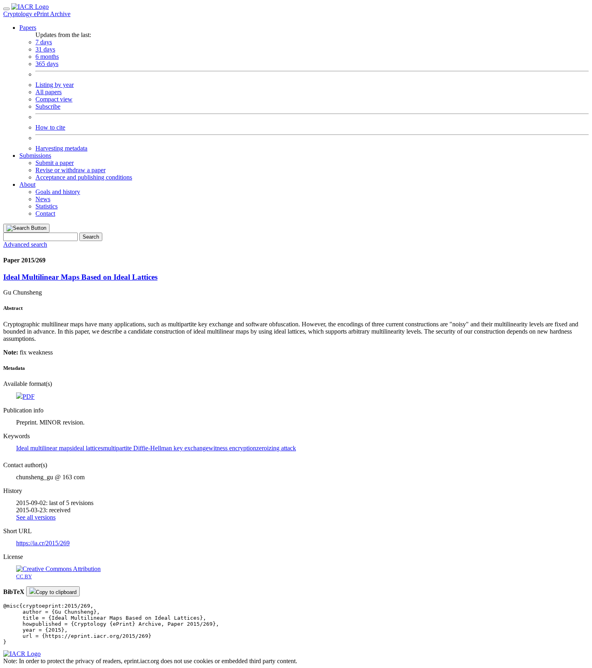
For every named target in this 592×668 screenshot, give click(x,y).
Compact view (53, 99)
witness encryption (232, 448)
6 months (47, 56)
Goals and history (57, 191)
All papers (48, 92)
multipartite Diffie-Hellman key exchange (156, 448)
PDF (29, 396)
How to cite (50, 127)
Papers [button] (27, 27)
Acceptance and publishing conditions (83, 177)
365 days (46, 63)
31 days (45, 49)
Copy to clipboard (56, 592)
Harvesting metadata (61, 148)
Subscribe (47, 106)
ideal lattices (87, 448)
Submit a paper (54, 162)
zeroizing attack (276, 448)
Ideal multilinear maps (44, 448)
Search (91, 237)
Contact (45, 213)
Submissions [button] (35, 155)
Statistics (46, 206)
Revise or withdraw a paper (70, 170)
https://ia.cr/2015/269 (43, 543)
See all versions (36, 517)
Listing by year (54, 84)
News (42, 199)
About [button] (27, 184)
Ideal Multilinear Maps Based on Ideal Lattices (80, 277)
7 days (43, 42)
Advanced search (25, 244)
